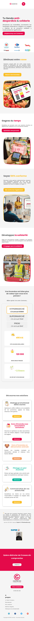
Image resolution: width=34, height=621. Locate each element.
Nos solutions (8, 604)
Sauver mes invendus (12, 75)
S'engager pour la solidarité (12, 246)
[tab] (17, 310)
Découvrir (17, 416)
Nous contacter (17, 587)
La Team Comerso (9, 600)
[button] (23, 4)
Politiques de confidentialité (12, 609)
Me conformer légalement (14, 190)
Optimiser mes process (11, 130)
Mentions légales (9, 606)
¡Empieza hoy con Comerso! (13, 33)
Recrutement (8, 602)
